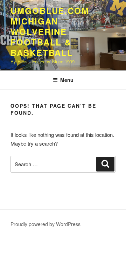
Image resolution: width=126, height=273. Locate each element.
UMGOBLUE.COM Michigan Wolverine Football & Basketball (49, 31)
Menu (67, 79)
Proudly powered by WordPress (45, 223)
